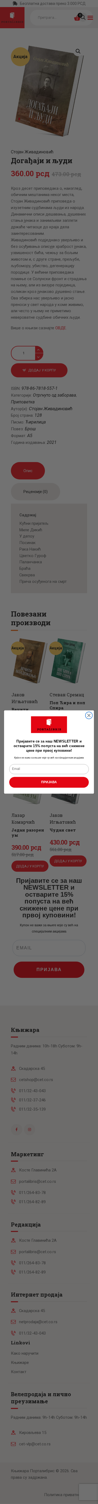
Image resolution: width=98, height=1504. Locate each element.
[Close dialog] (89, 715)
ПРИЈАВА (49, 782)
